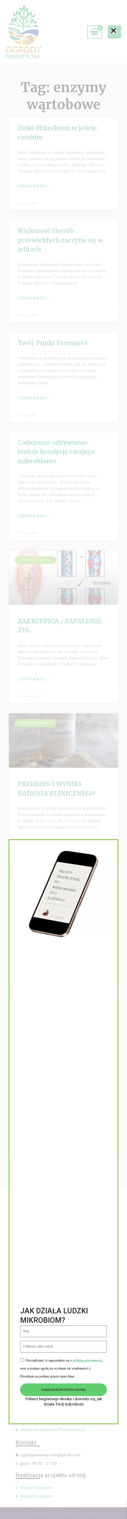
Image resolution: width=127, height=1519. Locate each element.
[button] (113, 30)
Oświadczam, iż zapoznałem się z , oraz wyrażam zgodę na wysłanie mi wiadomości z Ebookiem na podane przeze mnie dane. (61, 1368)
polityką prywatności (87, 1360)
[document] (63, 759)
